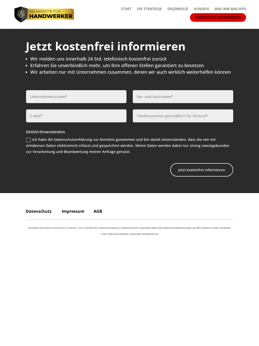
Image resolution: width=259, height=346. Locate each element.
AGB (98, 211)
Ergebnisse (177, 9)
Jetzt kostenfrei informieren (201, 169)
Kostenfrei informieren (218, 17)
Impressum (73, 211)
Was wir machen (230, 9)
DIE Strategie (149, 9)
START (126, 9)
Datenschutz (39, 211)
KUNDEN (201, 9)
